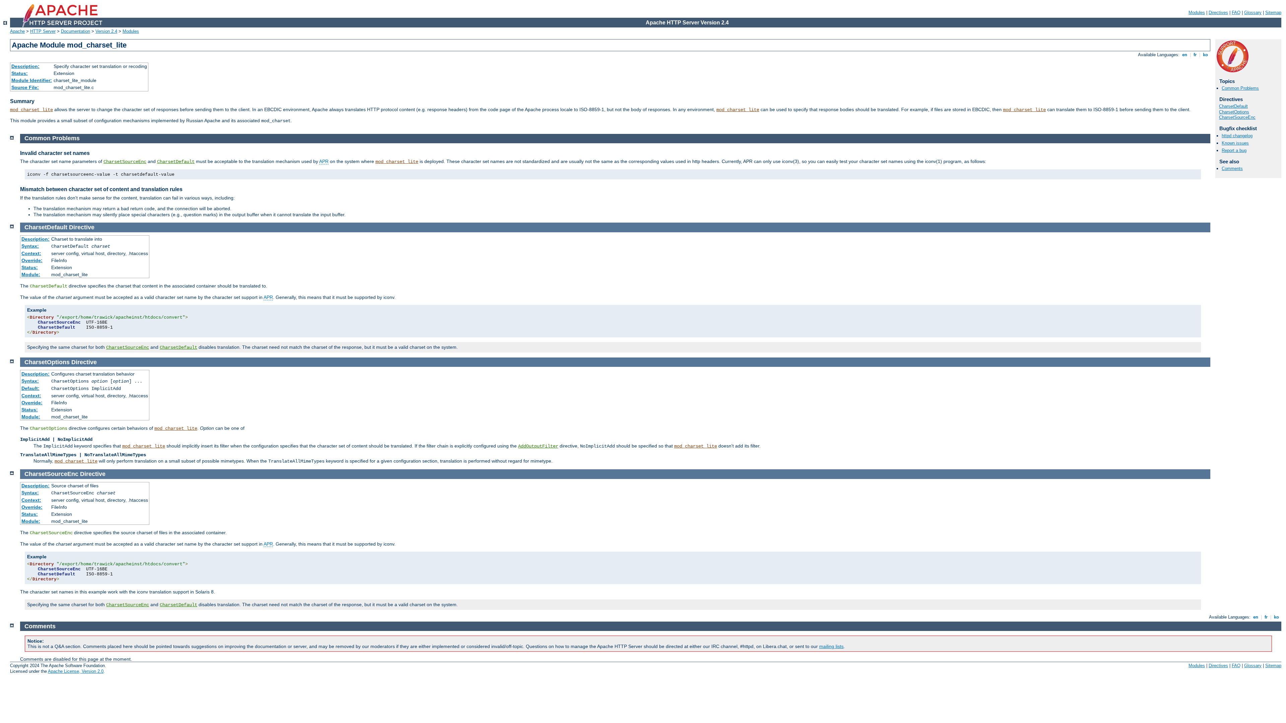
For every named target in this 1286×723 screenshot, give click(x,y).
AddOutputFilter (538, 446)
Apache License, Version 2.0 (75, 671)
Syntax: (30, 246)
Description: (25, 66)
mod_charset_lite (31, 109)
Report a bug (1234, 150)
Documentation (75, 31)
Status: (19, 73)
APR (324, 161)
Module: (30, 274)
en (1185, 54)
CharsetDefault (1233, 106)
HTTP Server (43, 31)
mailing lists (831, 646)
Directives (1218, 12)
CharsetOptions (1234, 111)
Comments (1232, 168)
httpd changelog (1237, 135)
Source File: (25, 87)
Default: (30, 388)
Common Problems (1240, 88)
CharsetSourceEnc (1237, 117)
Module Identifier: (31, 80)
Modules (1197, 12)
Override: (32, 260)
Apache (17, 31)
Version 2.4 (106, 31)
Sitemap (1273, 12)
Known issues (1235, 143)
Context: (31, 253)
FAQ (1236, 12)
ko (1205, 54)
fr (1195, 54)
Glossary (1253, 12)
